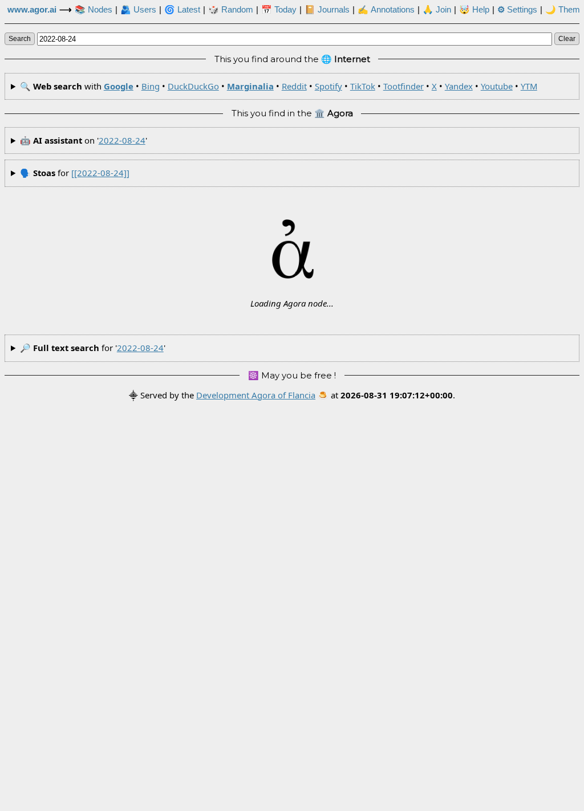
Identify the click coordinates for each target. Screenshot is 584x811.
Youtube (497, 86)
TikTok (362, 86)
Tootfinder (403, 86)
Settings (517, 9)
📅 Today (279, 9)
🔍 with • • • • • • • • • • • (278, 86)
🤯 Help (474, 9)
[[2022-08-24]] (100, 172)
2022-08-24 (122, 140)
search (20, 39)
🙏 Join (437, 9)
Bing (150, 86)
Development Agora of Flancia (255, 395)
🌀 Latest (182, 9)
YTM (529, 86)
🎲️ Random (230, 9)
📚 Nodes (93, 9)
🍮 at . (386, 395)
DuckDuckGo (193, 86)
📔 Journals (327, 9)
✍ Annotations (386, 9)
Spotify (328, 86)
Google (118, 86)
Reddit (294, 86)
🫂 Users (138, 9)
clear (566, 39)
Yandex (459, 86)
